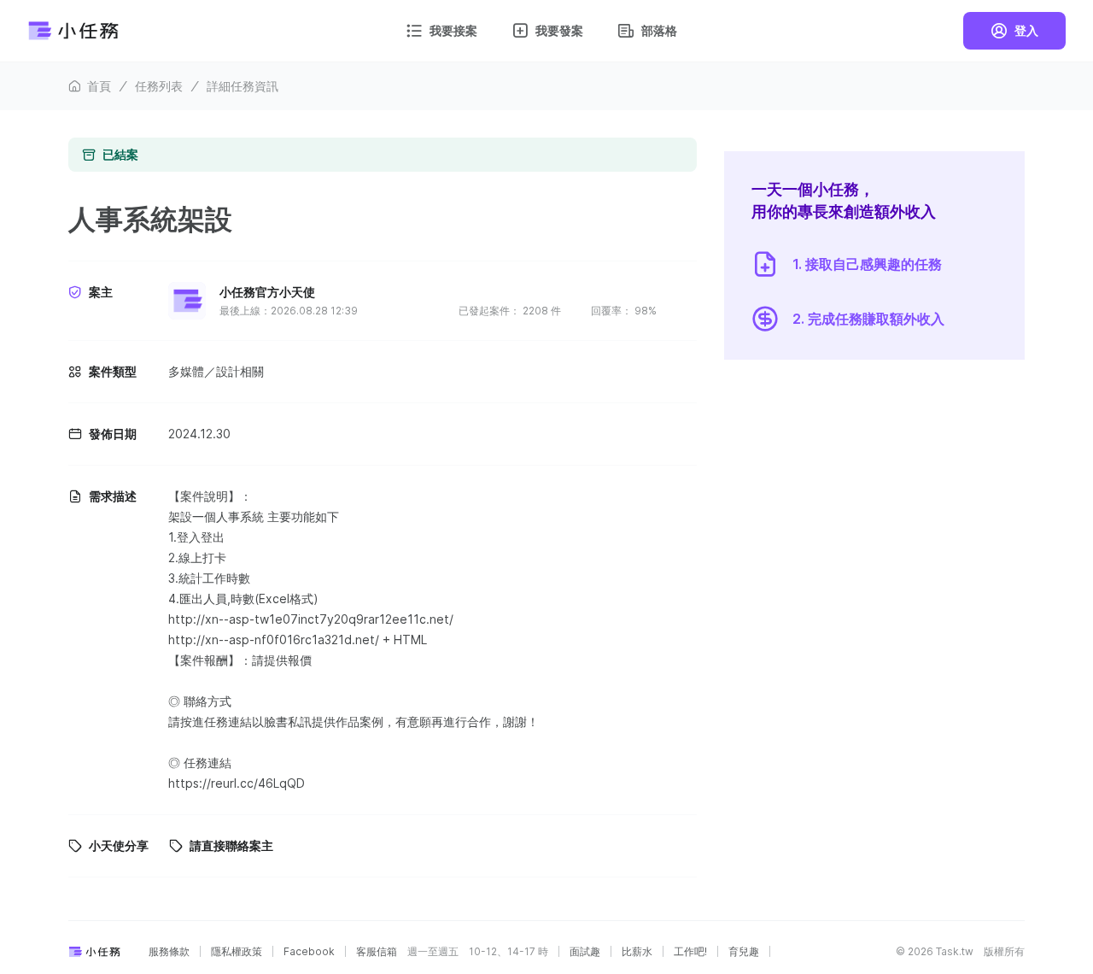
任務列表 (159, 86)
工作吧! (690, 952)
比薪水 (637, 952)
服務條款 (169, 952)
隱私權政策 (236, 952)
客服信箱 (376, 952)
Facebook (309, 952)
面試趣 (585, 952)
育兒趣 (743, 952)
